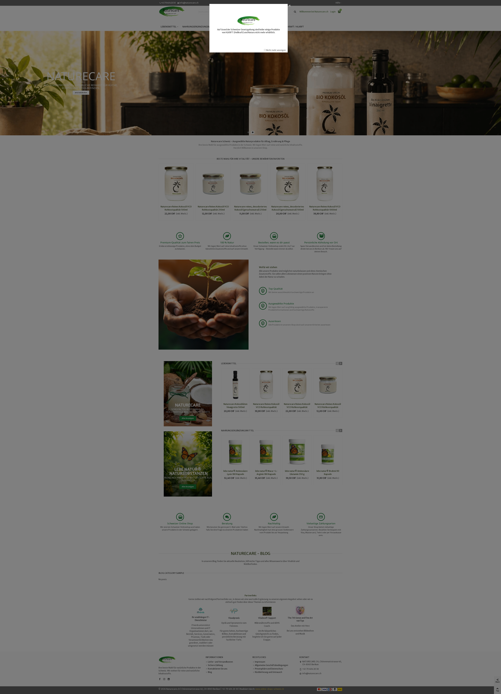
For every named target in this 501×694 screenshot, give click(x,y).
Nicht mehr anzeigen (276, 50)
